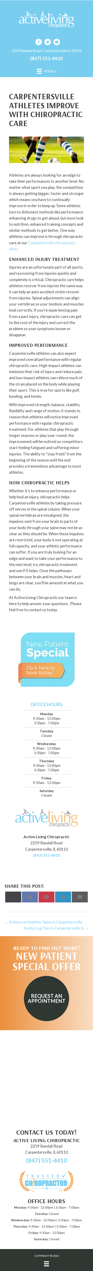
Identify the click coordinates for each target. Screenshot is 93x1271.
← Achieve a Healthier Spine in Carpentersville (43, 922)
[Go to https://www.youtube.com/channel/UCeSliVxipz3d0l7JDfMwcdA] (56, 43)
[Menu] (46, 1263)
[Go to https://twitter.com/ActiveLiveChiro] (47, 43)
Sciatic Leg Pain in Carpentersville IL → (56, 928)
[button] (46, 998)
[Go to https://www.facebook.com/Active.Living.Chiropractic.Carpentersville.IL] (38, 43)
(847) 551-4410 (46, 58)
